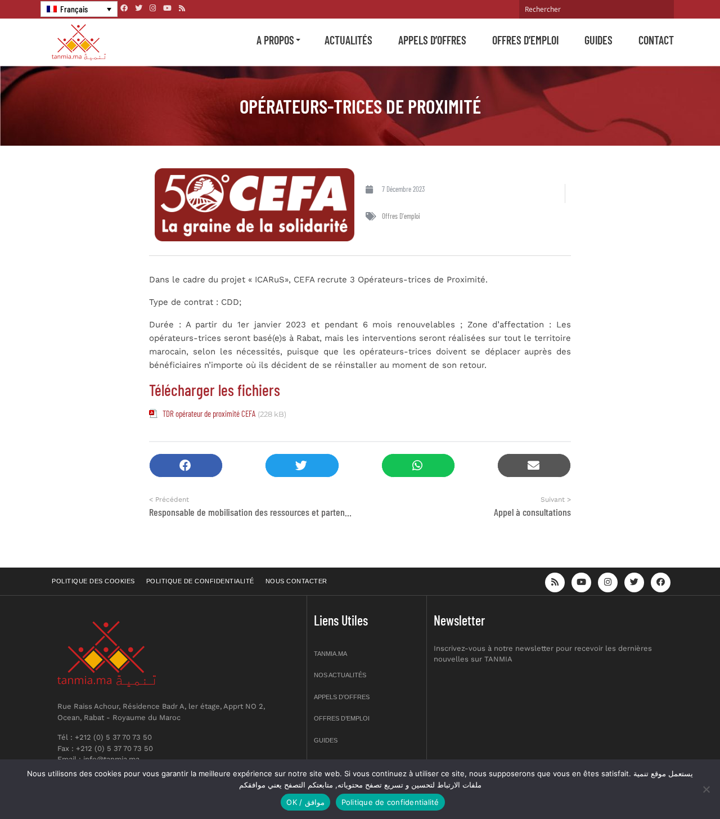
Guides (598, 40)
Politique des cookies (93, 581)
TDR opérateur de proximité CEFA (209, 413)
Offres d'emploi (401, 216)
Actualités (348, 40)
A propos (275, 40)
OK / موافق (305, 802)
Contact (656, 40)
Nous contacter (296, 581)
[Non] (706, 789)
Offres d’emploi (525, 40)
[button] (186, 465)
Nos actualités (340, 675)
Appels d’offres (432, 40)
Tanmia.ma (330, 653)
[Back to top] (672, 783)
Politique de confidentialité (200, 581)
